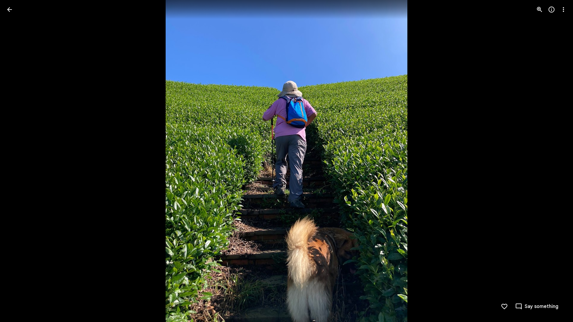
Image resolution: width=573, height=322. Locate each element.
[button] (16, 161)
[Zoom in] (540, 10)
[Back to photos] (9, 9)
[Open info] (551, 10)
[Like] (504, 306)
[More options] (563, 10)
